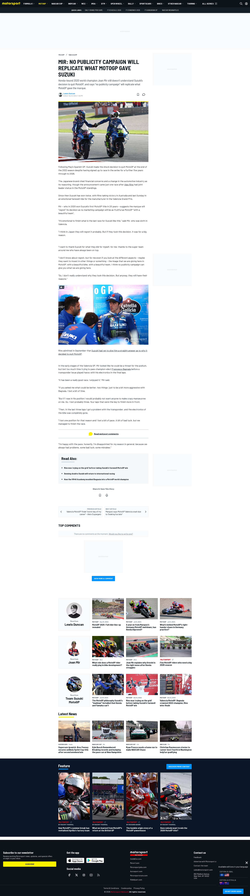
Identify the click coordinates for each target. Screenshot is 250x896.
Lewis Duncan (69, 93)
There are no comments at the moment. (103, 534)
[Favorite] (138, 94)
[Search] (241, 3)
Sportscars (145, 3)
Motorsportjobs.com (138, 867)
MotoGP (42, 3)
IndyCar (72, 3)
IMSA (93, 3)
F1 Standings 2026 (133, 10)
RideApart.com (136, 880)
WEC (84, 3)
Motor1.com (134, 863)
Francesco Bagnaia (121, 369)
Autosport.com (136, 871)
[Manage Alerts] (106, 495)
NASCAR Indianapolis (170, 10)
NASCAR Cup (57, 3)
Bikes (159, 3)
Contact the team (201, 865)
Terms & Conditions (111, 888)
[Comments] (144, 94)
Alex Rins (128, 184)
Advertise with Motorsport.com (206, 861)
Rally (131, 3)
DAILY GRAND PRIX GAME (94, 10)
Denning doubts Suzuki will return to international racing (89, 473)
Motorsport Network (120, 892)
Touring (191, 3)
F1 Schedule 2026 (114, 10)
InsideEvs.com (135, 859)
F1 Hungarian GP (151, 10)
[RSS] (98, 875)
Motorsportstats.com (139, 875)
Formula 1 (28, 3)
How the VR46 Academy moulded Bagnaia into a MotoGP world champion (96, 479)
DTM (103, 3)
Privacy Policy (139, 888)
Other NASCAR (174, 3)
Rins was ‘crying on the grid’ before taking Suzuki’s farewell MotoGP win (96, 468)
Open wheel (116, 3)
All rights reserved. (137, 892)
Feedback (197, 857)
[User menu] (246, 3)
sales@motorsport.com (203, 870)
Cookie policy (126, 888)
